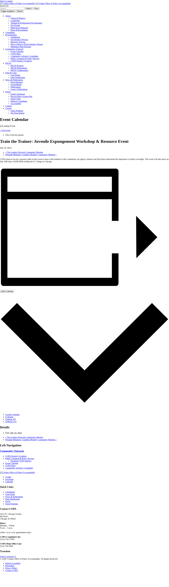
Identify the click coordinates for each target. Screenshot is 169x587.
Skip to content (6, 1)
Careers (8, 108)
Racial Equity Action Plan (21, 96)
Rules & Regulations (19, 30)
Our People (15, 25)
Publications (16, 87)
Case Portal (15, 75)
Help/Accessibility (13, 563)
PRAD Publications (19, 68)
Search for (4, 6)
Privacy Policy (11, 568)
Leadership (15, 20)
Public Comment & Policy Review (25, 58)
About (8, 16)
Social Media (16, 84)
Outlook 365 (10, 419)
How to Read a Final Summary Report (27, 44)
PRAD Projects (17, 66)
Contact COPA (11, 570)
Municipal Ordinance (19, 28)
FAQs (7, 501)
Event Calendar (17, 51)
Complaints (10, 32)
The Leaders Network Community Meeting (24, 152)
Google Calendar (12, 414)
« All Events (5, 130)
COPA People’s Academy (21, 61)
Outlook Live (11, 422)
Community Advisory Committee (24, 56)
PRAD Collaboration (19, 70)
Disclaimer (9, 566)
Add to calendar (7, 291)
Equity (8, 92)
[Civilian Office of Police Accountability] (35, 3)
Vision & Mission (18, 18)
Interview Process (18, 42)
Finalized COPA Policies (21, 461)
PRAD (8, 63)
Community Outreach (14, 49)
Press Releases (17, 82)
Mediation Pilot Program (21, 47)
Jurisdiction (15, 37)
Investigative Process (19, 39)
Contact (8, 106)
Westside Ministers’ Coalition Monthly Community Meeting (31, 155)
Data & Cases (11, 73)
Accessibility (16, 103)
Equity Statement (18, 94)
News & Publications (14, 80)
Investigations (11, 35)
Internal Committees (19, 101)
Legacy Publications (19, 89)
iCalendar (9, 417)
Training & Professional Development (26, 23)
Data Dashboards (18, 77)
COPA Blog (16, 54)
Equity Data (16, 99)
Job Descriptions (17, 113)
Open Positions (17, 111)
